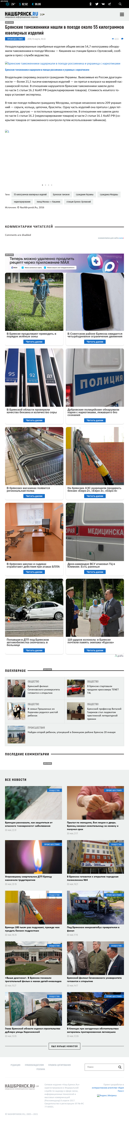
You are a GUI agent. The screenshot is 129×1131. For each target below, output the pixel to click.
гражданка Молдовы (109, 194)
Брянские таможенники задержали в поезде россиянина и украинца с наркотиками (47, 69)
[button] (86, 154)
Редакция (15, 1064)
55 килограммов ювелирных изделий (30, 194)
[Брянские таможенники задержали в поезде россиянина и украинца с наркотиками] (64, 64)
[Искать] (120, 1067)
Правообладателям (34, 1064)
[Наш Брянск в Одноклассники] (90, 4)
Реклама (40, 1069)
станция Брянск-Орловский (79, 201)
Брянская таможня (61, 194)
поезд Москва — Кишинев (48, 201)
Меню (122, 14)
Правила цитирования (59, 1064)
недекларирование (22, 201)
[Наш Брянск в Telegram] (109, 4)
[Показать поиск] (120, 4)
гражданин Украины (85, 194)
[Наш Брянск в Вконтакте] (103, 4)
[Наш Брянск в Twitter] (96, 4)
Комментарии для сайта (111, 238)
